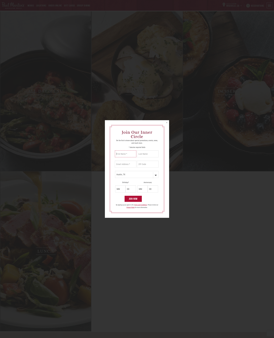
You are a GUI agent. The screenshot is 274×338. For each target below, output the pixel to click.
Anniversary (148, 182)
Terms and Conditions (140, 205)
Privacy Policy (131, 207)
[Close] (166, 122)
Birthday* (125, 182)
